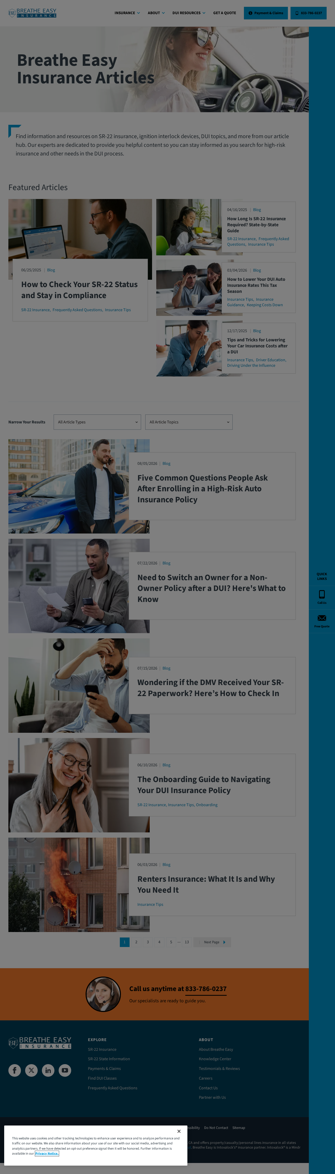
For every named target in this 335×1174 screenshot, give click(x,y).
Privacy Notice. (47, 1153)
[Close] (179, 1131)
